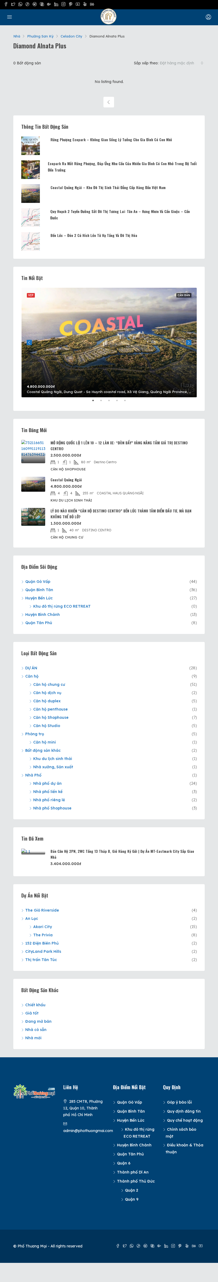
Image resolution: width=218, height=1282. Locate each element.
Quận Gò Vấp (37, 581)
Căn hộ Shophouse (51, 717)
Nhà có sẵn (36, 1029)
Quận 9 (132, 1199)
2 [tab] (103, 402)
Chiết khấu (35, 1005)
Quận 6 (124, 1163)
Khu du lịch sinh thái (52, 758)
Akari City (42, 926)
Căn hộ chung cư (49, 684)
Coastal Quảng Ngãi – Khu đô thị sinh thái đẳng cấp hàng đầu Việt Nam (108, 187)
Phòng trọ (34, 734)
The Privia (43, 935)
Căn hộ (32, 676)
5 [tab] (127, 402)
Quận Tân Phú (38, 622)
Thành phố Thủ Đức (136, 1181)
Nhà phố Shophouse (52, 808)
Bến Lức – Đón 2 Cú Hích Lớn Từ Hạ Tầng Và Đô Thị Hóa (94, 235)
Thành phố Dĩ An (133, 1172)
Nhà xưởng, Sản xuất (53, 767)
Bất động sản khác (43, 750)
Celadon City (71, 36)
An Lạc (31, 918)
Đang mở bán (38, 1021)
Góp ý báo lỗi (179, 1102)
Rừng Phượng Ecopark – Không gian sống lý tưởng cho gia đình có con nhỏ (111, 139)
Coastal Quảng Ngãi (66, 479)
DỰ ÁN (31, 668)
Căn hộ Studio (46, 725)
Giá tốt (32, 1013)
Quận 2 (131, 1190)
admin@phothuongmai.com (88, 1130)
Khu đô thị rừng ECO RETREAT (62, 606)
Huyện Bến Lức (39, 598)
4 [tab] (119, 402)
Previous (29, 342)
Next (188, 342)
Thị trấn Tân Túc (41, 959)
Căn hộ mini (44, 742)
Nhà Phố (33, 775)
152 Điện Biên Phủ (42, 943)
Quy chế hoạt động (185, 1120)
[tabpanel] (109, 342)
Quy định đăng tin (184, 1111)
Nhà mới (33, 1037)
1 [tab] (95, 402)
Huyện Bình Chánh (42, 614)
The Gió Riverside (42, 910)
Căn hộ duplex (47, 701)
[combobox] (181, 63)
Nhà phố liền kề (47, 791)
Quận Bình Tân (39, 589)
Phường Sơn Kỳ (40, 36)
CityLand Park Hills (43, 951)
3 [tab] (111, 402)
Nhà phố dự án (47, 783)
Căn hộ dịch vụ (47, 692)
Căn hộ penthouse (50, 709)
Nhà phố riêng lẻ (49, 799)
